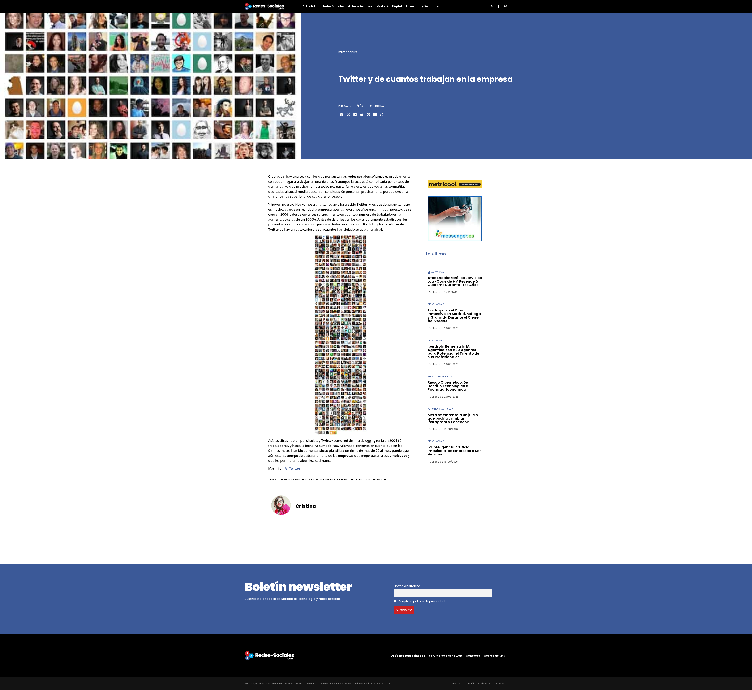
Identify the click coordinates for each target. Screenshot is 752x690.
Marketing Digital (389, 6)
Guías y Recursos (360, 6)
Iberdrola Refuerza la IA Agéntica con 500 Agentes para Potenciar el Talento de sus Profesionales (453, 351)
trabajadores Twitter (339, 479)
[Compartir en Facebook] (341, 114)
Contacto (473, 656)
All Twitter (292, 468)
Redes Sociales (333, 6)
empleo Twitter (315, 479)
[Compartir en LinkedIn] (355, 114)
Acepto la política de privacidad (421, 601)
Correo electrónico (407, 586)
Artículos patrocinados (408, 656)
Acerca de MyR (494, 656)
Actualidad (310, 6)
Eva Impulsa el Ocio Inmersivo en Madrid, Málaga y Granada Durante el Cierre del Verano (454, 315)
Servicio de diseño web (445, 656)
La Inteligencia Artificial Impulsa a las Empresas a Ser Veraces (454, 451)
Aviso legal (457, 683)
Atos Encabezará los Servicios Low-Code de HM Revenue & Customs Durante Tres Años (455, 281)
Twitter (382, 479)
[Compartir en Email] (375, 114)
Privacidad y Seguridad (422, 6)
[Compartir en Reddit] (361, 114)
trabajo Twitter (365, 479)
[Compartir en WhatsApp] (381, 114)
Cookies (500, 683)
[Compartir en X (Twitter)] (348, 114)
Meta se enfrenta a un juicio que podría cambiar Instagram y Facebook (453, 418)
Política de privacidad (479, 683)
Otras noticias (436, 271)
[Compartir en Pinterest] (368, 114)
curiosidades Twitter (291, 479)
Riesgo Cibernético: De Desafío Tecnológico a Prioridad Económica (448, 386)
